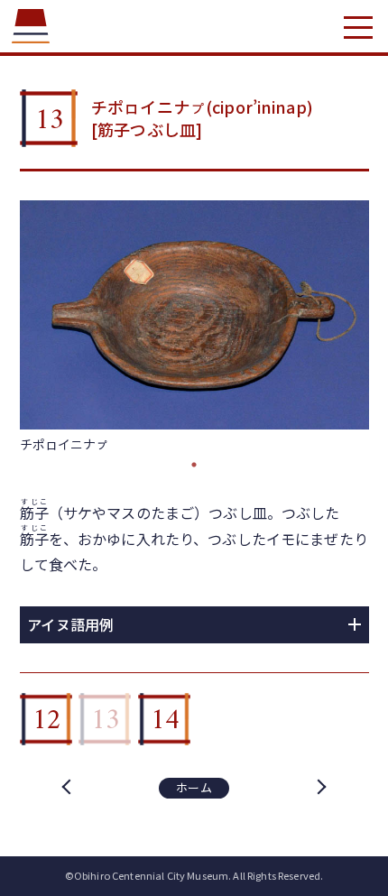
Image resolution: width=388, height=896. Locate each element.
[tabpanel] (194, 327)
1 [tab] (194, 465)
